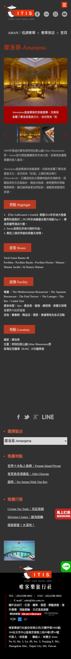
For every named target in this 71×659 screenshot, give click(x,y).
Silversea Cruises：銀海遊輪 (25, 517)
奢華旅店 (48, 33)
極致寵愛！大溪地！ (21, 525)
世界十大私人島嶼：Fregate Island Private (34, 466)
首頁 (63, 33)
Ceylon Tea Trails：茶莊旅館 (26, 509)
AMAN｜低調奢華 (21, 33)
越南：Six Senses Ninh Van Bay (28, 482)
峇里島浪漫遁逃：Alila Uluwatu (28, 474)
